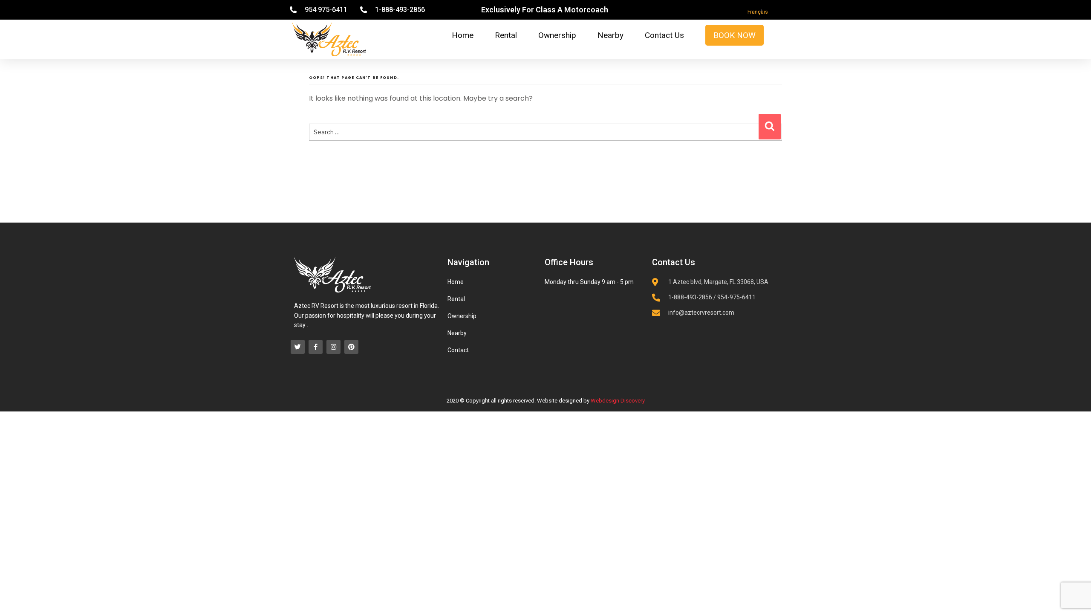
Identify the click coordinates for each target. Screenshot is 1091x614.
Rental (506, 35)
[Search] (770, 126)
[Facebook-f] (316, 347)
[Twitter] (298, 347)
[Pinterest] (351, 347)
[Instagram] (333, 347)
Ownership (557, 35)
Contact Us (664, 35)
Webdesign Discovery (618, 400)
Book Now (734, 35)
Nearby (610, 35)
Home (462, 35)
